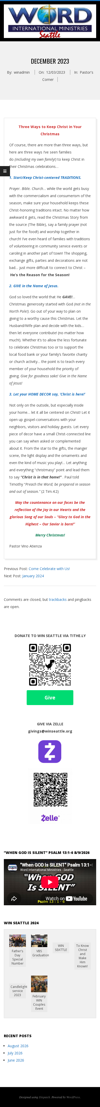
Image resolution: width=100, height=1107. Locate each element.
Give (50, 697)
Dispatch (44, 1097)
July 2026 (15, 1053)
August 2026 (18, 1045)
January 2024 (33, 575)
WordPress (73, 1097)
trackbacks (58, 599)
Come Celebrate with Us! (49, 568)
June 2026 (16, 1060)
